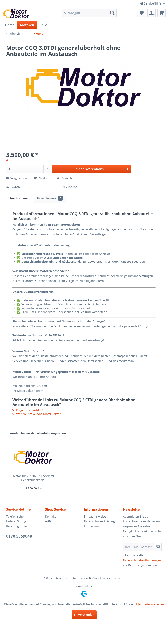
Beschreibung (18, 198)
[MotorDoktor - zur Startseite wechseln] (16, 14)
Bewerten (68, 178)
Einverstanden (84, 614)
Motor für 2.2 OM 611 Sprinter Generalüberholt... (33, 478)
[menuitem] (89, 13)
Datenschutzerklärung (99, 521)
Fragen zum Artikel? (29, 410)
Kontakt (50, 516)
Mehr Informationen (150, 604)
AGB (48, 521)
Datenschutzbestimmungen (142, 560)
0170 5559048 (19, 536)
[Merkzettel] (141, 13)
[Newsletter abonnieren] (158, 547)
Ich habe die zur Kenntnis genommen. (142, 560)
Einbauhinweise (95, 516)
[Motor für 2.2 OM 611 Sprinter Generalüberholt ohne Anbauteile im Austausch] (33, 457)
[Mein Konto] (151, 13)
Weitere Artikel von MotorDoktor (38, 414)
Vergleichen (18, 178)
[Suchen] (112, 13)
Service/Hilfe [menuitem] (152, 3)
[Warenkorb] (161, 13)
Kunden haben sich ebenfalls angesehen (37, 433)
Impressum (92, 526)
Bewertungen (49, 198)
